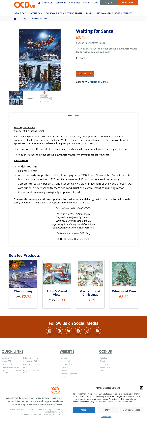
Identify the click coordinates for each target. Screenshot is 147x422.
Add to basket (85, 73)
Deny (107, 409)
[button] (141, 387)
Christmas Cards (98, 81)
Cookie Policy (106, 416)
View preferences (131, 409)
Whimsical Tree (124, 291)
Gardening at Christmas (90, 293)
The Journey (23, 291)
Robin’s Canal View (56, 293)
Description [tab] (73, 115)
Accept (84, 409)
